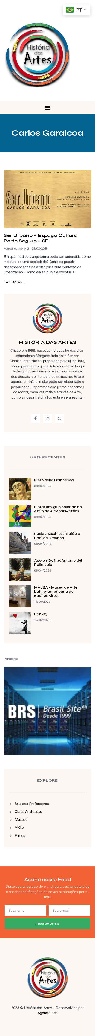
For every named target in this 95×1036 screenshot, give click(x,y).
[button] (47, 108)
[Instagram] (47, 418)
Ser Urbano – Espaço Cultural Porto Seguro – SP (41, 238)
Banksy (41, 614)
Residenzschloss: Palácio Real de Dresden (57, 536)
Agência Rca (48, 1013)
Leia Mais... (14, 282)
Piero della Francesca (54, 480)
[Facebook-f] (35, 418)
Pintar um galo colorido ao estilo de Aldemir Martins (58, 509)
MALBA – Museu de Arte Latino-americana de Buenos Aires (55, 591)
